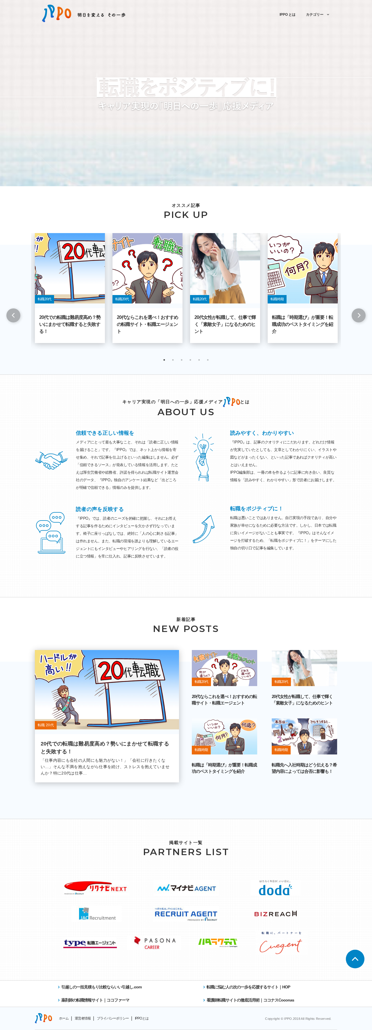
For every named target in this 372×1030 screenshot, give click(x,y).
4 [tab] (190, 360)
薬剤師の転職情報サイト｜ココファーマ (95, 1000)
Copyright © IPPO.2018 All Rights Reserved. (298, 1018)
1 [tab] (164, 360)
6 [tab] (208, 360)
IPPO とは (288, 15)
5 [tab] (199, 360)
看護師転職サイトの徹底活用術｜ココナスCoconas (250, 1000)
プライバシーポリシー (113, 1018)
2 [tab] (173, 360)
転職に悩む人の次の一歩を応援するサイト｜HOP (248, 987)
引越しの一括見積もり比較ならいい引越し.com (101, 987)
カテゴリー (315, 15)
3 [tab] (182, 360)
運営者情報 (83, 1018)
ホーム (64, 1018)
